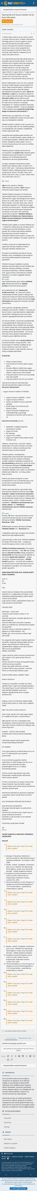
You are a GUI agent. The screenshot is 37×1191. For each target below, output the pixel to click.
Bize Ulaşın (8, 1139)
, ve (15, 1031)
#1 (34, 33)
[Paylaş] (31, 33)
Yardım (3, 1158)
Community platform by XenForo (17, 1162)
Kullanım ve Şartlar (10, 1143)
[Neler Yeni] (31, 1174)
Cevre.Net (7, 1118)
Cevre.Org (7, 1122)
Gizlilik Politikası (9, 1148)
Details (24, 1165)
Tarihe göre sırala (11, 1038)
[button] (2, 1153)
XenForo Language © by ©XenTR (10, 1167)
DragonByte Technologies (15, 1165)
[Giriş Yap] (6, 1174)
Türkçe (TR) (9, 1154)
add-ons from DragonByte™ (24, 1164)
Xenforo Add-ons (14, 1168)
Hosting (6, 1127)
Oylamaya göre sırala (24, 1038)
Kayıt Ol (24, 846)
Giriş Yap (16, 846)
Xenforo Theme (15, 1170)
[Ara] (18, 1174)
